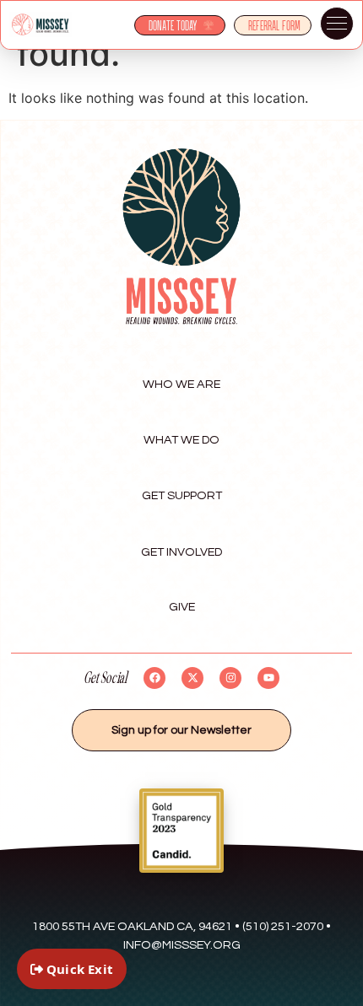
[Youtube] (268, 678)
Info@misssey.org (182, 945)
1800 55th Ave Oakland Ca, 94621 (132, 926)
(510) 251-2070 (282, 926)
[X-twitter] (192, 678)
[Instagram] (230, 678)
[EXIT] (72, 969)
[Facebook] (154, 678)
